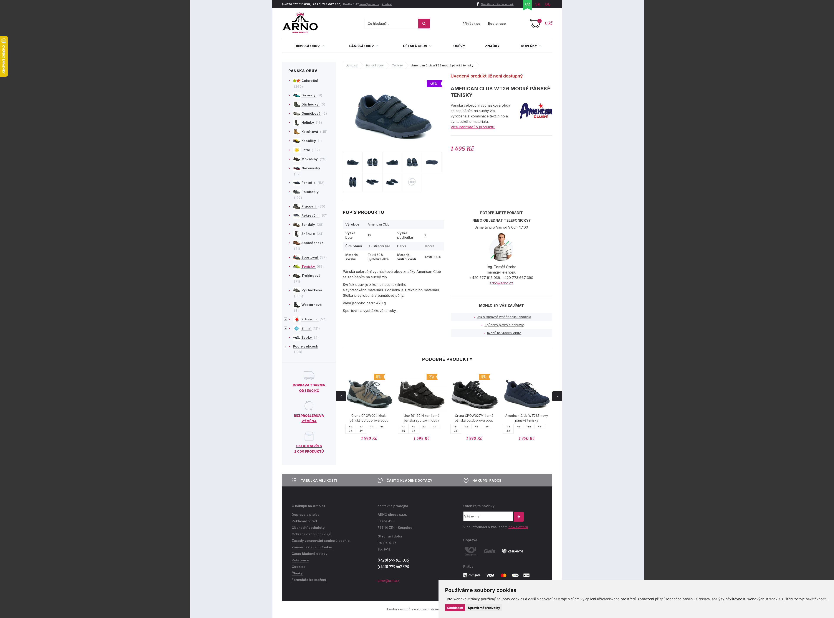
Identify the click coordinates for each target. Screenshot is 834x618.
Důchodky (310, 104)
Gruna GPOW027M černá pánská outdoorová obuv (474, 418)
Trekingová (311, 276)
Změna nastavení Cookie (312, 547)
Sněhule (308, 234)
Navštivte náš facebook (497, 4)
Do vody (309, 95)
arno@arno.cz (369, 4)
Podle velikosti (305, 346)
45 (382, 426)
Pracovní (309, 206)
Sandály (308, 224)
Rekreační (310, 215)
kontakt (387, 4)
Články (297, 573)
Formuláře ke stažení (309, 580)
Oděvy (459, 46)
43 (361, 426)
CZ (527, 4)
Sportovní (310, 257)
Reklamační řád (304, 521)
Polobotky (310, 192)
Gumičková (311, 113)
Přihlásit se (471, 23)
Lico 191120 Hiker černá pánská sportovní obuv (422, 418)
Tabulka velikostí (319, 480)
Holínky (308, 122)
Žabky (307, 337)
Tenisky (308, 266)
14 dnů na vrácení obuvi (504, 333)
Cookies (298, 567)
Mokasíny (310, 159)
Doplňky (529, 46)
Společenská (312, 243)
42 (350, 426)
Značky (492, 46)
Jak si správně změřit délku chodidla (504, 317)
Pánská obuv (362, 46)
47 (361, 431)
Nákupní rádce (486, 480)
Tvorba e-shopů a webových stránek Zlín (417, 609)
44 (371, 426)
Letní (306, 150)
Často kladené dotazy (410, 480)
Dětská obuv (415, 46)
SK (537, 4)
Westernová (311, 305)
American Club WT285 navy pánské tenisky (526, 418)
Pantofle (309, 183)
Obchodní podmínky (308, 528)
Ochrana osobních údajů (311, 534)
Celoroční (309, 81)
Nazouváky (310, 168)
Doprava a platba (305, 515)
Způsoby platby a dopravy (504, 325)
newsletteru (518, 527)
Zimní (306, 328)
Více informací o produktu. (473, 127)
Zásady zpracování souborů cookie (321, 541)
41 (403, 426)
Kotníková (310, 132)
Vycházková (311, 290)
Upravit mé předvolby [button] (484, 608)
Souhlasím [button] (455, 608)
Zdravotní (310, 319)
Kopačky (309, 141)
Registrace (497, 23)
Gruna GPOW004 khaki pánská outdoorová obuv (369, 418)
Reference (300, 560)
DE (547, 4)
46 (350, 431)
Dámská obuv (308, 46)
